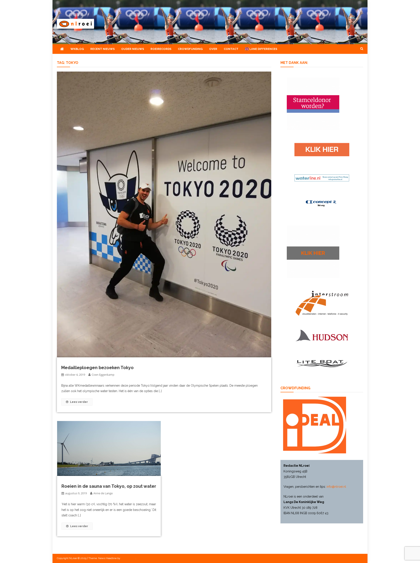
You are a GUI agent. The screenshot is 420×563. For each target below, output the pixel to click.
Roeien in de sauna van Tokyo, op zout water (108, 486)
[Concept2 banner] (321, 203)
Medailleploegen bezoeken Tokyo (97, 367)
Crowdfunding (190, 49)
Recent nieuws (102, 49)
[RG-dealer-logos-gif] (321, 149)
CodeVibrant (128, 558)
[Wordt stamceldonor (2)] (313, 103)
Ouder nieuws (132, 49)
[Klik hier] (313, 251)
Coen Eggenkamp (103, 375)
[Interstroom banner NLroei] (322, 303)
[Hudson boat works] (321, 335)
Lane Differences (263, 49)
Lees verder (79, 401)
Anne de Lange (103, 493)
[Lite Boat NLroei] (321, 363)
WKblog (77, 49)
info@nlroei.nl (336, 486)
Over (213, 49)
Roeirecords (160, 49)
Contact (231, 49)
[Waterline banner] (321, 177)
